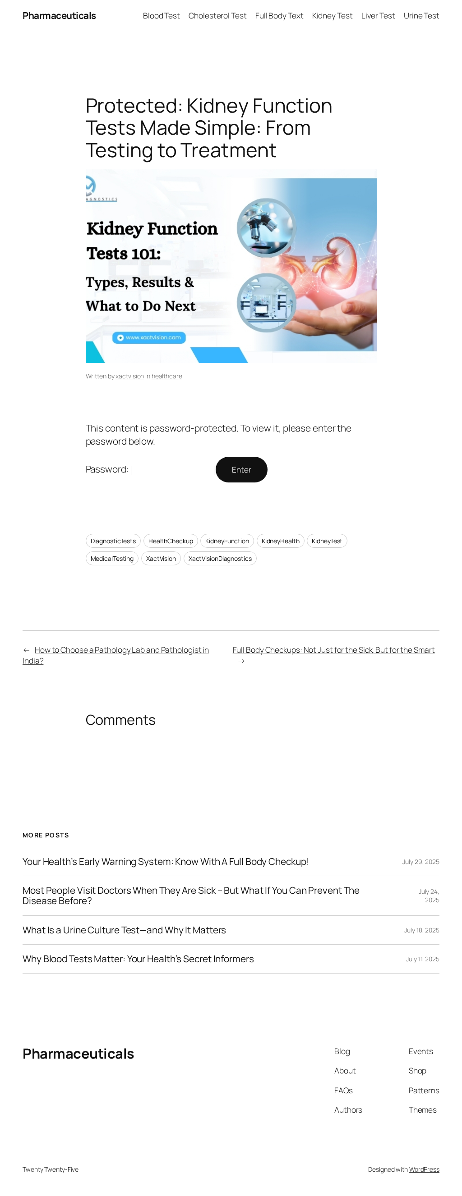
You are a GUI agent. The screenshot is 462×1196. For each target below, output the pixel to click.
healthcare (167, 376)
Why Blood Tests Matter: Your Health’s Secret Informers (138, 959)
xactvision (130, 376)
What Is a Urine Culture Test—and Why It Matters (124, 930)
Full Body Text (279, 15)
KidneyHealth (281, 541)
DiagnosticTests (113, 541)
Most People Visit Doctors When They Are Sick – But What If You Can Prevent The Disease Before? (191, 895)
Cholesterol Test (217, 15)
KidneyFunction (227, 541)
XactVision (161, 558)
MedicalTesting (112, 558)
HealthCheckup (170, 541)
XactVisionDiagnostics (220, 558)
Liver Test (378, 15)
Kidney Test (332, 15)
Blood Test (161, 15)
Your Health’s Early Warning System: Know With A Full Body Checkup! (166, 861)
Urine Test (421, 15)
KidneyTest (327, 541)
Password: (108, 469)
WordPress (424, 1169)
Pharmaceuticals (59, 15)
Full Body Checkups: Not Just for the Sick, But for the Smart (334, 649)
